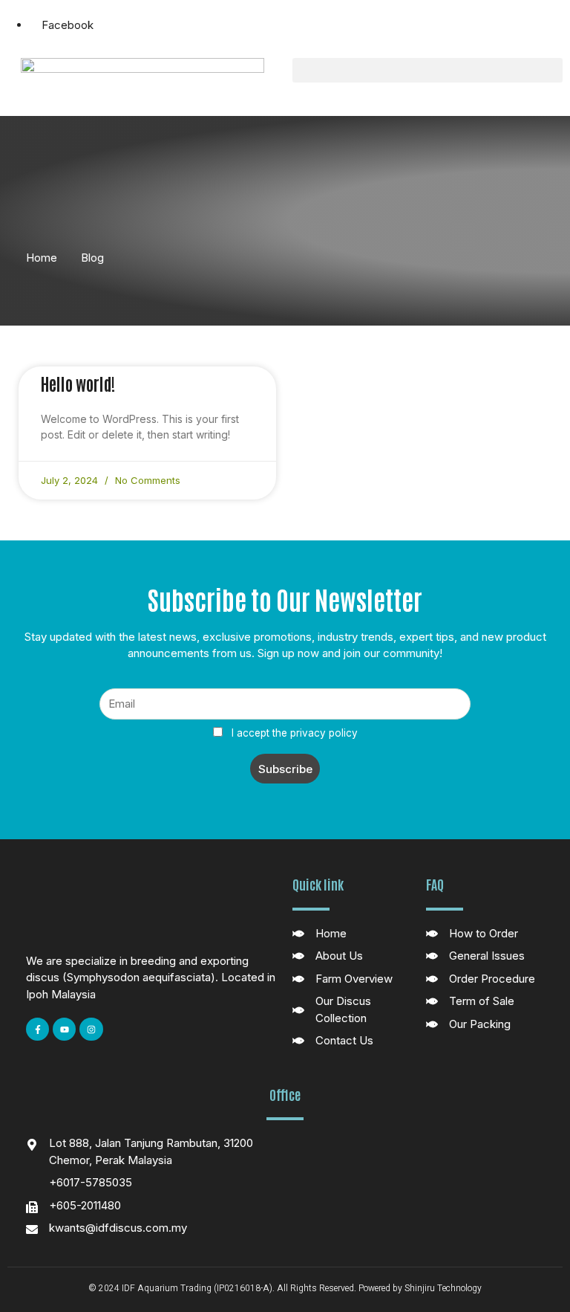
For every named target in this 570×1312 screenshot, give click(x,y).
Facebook (66, 25)
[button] (427, 70)
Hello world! (78, 383)
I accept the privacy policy (293, 733)
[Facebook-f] (37, 1029)
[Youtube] (64, 1029)
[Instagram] (90, 1029)
